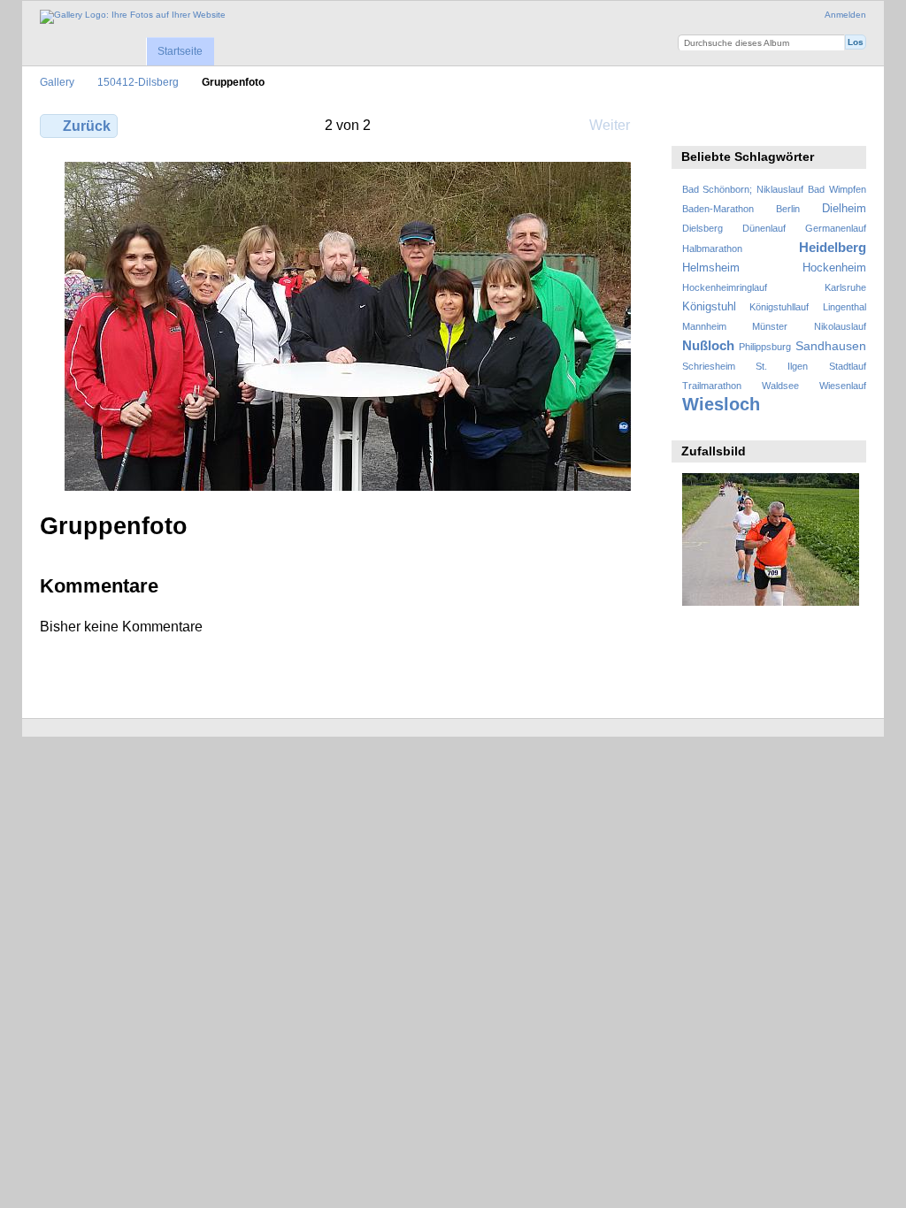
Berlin (788, 208)
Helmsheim (711, 268)
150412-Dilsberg (138, 82)
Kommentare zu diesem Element (729, 123)
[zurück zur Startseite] (133, 17)
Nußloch (708, 345)
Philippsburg (765, 346)
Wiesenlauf (842, 385)
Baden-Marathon (718, 208)
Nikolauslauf (840, 326)
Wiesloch (721, 404)
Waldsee (780, 385)
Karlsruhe (845, 287)
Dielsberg (702, 228)
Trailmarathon (711, 385)
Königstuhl (709, 307)
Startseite (180, 51)
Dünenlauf (764, 228)
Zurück (87, 126)
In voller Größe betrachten (691, 123)
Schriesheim (708, 366)
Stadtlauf (847, 366)
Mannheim (704, 326)
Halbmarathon (712, 248)
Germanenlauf (835, 228)
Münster (769, 326)
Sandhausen (830, 346)
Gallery (57, 82)
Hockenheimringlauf (724, 287)
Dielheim (844, 209)
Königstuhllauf (779, 307)
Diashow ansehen (768, 123)
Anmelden (845, 14)
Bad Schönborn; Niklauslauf (742, 189)
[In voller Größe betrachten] (348, 326)
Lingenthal (844, 307)
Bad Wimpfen (837, 189)
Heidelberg (832, 247)
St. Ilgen (782, 366)
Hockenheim (834, 268)
